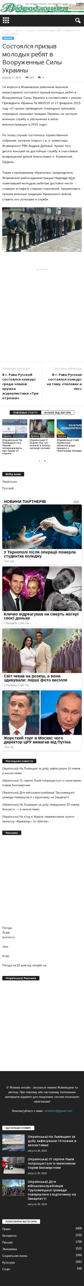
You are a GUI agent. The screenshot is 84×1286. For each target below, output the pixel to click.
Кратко (8, 38)
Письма (7, 1242)
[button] (77, 21)
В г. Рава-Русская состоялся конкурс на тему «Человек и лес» (64, 381)
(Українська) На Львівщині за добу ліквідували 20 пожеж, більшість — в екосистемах (41, 807)
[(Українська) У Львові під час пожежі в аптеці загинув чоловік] (42, 428)
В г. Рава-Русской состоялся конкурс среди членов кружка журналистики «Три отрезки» (20, 386)
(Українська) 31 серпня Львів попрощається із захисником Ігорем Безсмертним (41, 783)
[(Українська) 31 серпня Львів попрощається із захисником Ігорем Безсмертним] (13, 1165)
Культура (8, 1262)
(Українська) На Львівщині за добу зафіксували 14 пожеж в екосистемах (41, 771)
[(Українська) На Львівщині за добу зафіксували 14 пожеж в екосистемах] (13, 1142)
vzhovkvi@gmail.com (58, 1111)
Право (6, 1229)
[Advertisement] (42, 315)
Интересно (9, 1235)
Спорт (6, 1269)
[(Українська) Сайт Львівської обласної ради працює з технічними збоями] (69, 428)
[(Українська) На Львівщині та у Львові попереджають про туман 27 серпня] (14, 428)
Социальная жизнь (15, 1255)
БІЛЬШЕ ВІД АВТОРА (57, 412)
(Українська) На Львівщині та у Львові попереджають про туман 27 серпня (12, 446)
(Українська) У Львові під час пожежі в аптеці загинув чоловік (40, 444)
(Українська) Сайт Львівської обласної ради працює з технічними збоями (69, 445)
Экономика (9, 1249)
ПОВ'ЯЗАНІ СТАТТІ (25, 412)
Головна (6, 30)
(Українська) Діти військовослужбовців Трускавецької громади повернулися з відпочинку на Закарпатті (38, 795)
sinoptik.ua (39, 965)
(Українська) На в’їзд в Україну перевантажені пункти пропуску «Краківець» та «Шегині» (38, 819)
